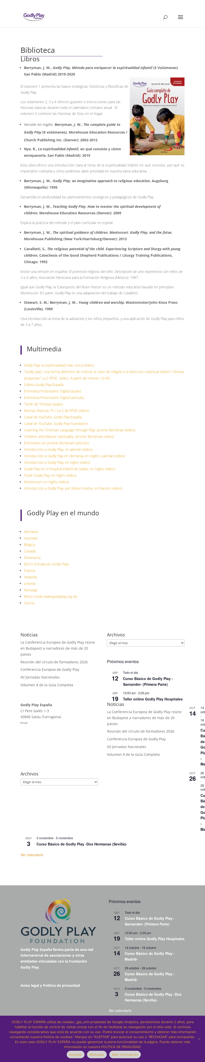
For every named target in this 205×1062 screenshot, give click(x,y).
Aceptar (75, 1055)
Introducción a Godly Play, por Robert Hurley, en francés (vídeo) (73, 488)
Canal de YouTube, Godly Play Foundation (56, 423)
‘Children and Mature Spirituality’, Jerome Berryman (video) (69, 436)
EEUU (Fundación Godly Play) (46, 564)
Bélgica (29, 544)
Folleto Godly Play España (44, 384)
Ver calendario (31, 854)
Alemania (31, 531)
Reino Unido (33, 596)
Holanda (30, 577)
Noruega (30, 590)
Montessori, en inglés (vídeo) (46, 481)
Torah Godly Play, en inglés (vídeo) (50, 475)
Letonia (30, 583)
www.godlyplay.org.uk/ (61, 596)
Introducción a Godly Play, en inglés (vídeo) (57, 462)
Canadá (30, 551)
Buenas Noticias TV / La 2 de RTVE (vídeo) (56, 410)
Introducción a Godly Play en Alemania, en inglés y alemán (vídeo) (74, 456)
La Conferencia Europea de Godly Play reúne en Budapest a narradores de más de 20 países (57, 648)
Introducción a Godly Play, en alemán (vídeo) (58, 449)
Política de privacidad (61, 985)
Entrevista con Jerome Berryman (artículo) (56, 443)
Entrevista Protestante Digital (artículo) (54, 397)
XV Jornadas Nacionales (40, 677)
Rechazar (97, 1055)
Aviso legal (29, 985)
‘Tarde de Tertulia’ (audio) (43, 404)
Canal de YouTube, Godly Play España (53, 417)
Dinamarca (32, 557)
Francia (29, 570)
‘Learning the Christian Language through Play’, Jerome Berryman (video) (79, 430)
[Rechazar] (198, 1038)
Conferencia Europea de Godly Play (49, 669)
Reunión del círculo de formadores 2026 (54, 662)
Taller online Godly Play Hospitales (153, 698)
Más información (125, 1055)
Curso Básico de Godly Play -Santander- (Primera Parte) (150, 921)
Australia (30, 538)
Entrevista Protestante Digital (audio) (52, 391)
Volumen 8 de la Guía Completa (46, 685)
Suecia (29, 603)
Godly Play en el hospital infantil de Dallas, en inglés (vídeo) (69, 468)
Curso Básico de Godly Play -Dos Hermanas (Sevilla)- (81, 843)
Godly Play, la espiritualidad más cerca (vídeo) (59, 365)
